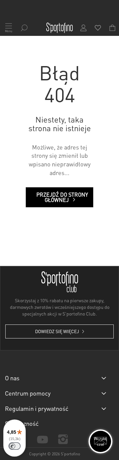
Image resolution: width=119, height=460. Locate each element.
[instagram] (63, 439)
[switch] (14, 446)
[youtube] (42, 439)
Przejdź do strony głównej (62, 197)
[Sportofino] (59, 28)
